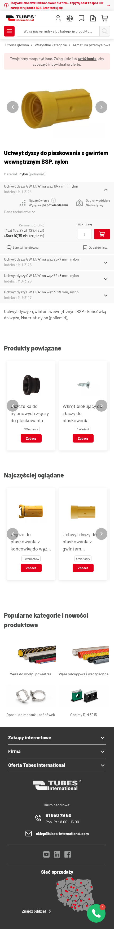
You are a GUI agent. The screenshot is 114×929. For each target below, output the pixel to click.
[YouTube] (46, 856)
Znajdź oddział (34, 911)
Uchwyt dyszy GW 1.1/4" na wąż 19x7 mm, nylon (41, 186)
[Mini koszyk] (104, 18)
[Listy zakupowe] (81, 19)
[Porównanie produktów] (69, 19)
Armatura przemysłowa (91, 45)
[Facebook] (67, 856)
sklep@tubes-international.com (62, 833)
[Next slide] (101, 107)
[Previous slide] (13, 107)
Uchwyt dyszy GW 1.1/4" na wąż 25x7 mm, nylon (41, 259)
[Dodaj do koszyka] (102, 234)
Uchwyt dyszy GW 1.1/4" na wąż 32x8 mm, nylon (41, 275)
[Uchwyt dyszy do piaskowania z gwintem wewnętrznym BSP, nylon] (57, 107)
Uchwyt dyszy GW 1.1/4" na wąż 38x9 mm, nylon (41, 292)
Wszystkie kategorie (51, 45)
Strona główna (17, 45)
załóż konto (87, 58)
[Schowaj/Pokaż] (105, 189)
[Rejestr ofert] (93, 19)
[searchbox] (58, 31)
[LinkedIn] (57, 856)
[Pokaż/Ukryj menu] (9, 31)
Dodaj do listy (98, 247)
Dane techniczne (17, 212)
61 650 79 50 (58, 815)
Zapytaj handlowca (25, 247)
